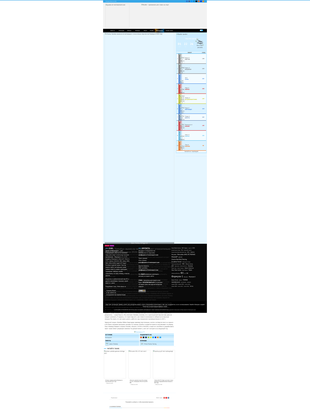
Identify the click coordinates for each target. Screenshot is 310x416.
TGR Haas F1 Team (186, 261)
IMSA (188, 252)
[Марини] (182, 145)
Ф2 (185, 273)
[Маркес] (182, 88)
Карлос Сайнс (174, 268)
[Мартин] (182, 58)
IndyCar (192, 252)
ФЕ (187, 273)
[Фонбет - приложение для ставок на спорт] (155, 5)
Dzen (196, 1)
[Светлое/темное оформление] (201, 30)
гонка (185, 279)
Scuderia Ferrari (176, 262)
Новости (112, 30)
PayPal (146, 337)
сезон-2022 (187, 284)
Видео (145, 30)
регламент (189, 282)
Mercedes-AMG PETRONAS (186, 254)
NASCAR (180, 257)
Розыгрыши (159, 30)
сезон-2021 (181, 284)
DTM (193, 248)
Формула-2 (186, 276)
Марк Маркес (185, 270)
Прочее (112, 245)
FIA (182, 250)
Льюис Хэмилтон (189, 268)
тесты (191, 286)
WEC (183, 264)
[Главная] (107, 30)
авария (180, 280)
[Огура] (182, 78)
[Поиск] (204, 30)
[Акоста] (182, 117)
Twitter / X (191, 1)
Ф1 (182, 272)
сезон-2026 (186, 286)
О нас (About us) (111, 293)
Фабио (191, 98)
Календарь (121, 30)
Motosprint (108, 337)
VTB (153, 337)
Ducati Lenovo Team (175, 250)
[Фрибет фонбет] (182, 34)
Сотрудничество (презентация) (115, 295)
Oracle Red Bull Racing (179, 259)
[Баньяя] (182, 125)
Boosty (199, 1)
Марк (187, 88)
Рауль (188, 108)
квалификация (175, 282)
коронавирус (183, 282)
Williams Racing (189, 264)
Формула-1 (177, 276)
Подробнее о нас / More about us (116, 286)
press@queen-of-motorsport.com (149, 262)
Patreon (143, 337)
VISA (201, 1)
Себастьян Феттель (175, 273)
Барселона (177, 266)
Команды (137, 30)
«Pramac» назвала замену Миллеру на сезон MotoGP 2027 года (113, 381)
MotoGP (174, 257)
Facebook (189, 1)
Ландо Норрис (180, 268)
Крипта (158, 337)
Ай (187, 78)
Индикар (190, 266)
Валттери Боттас (183, 266)
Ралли (190, 270)
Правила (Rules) (111, 290)
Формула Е (192, 277)
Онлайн (151, 30)
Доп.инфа (160, 337)
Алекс (187, 135)
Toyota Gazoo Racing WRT (176, 264)
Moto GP (107, 245)
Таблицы (129, 30)
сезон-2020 (174, 284)
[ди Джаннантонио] (182, 98)
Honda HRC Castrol (187, 250)
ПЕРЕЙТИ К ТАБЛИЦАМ (191, 151)
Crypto (203, 1)
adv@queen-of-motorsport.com (148, 255)
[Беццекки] (182, 68)
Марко (188, 68)
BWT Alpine (184, 248)
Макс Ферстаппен (176, 270)
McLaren (173, 254)
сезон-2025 (180, 286)
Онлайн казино (169, 30)
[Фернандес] (182, 109)
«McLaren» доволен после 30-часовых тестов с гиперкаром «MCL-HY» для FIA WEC (138, 381)
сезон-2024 (174, 286)
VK (187, 1)
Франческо (188, 125)
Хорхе (187, 58)
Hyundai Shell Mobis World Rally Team (178, 252)
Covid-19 (190, 248)
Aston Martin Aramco (176, 248)
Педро (187, 117)
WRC (172, 266)
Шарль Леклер (174, 280)
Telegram (194, 1)
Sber (148, 337)
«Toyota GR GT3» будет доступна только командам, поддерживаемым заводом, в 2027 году (163, 381)
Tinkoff (151, 337)
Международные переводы (155, 337)
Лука (187, 145)
